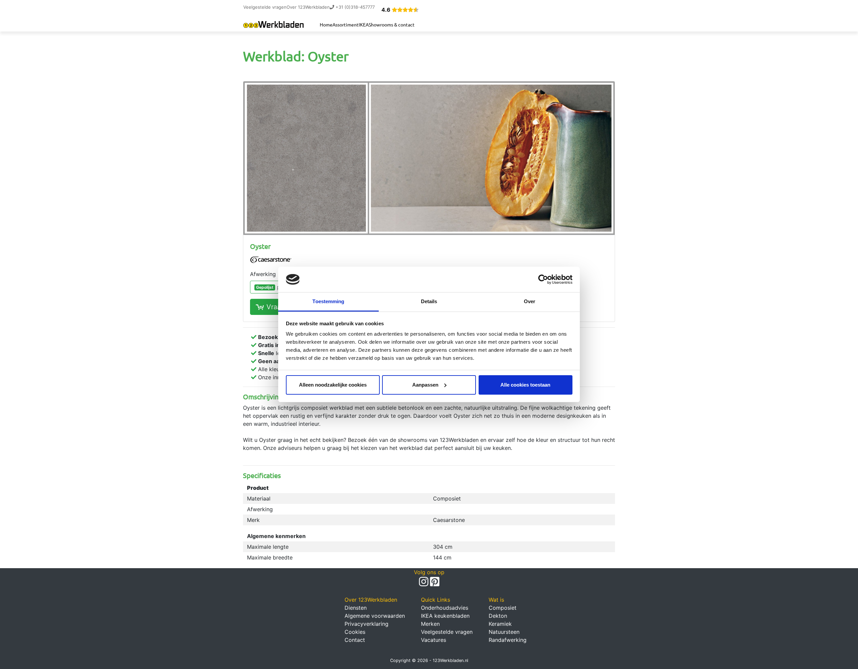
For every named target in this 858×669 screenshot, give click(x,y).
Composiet (502, 607)
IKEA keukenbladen (445, 615)
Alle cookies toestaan (525, 385)
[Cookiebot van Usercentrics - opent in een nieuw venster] (543, 279)
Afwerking (263, 274)
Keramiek (500, 623)
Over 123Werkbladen (308, 7)
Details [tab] (429, 301)
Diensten (356, 607)
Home (326, 24)
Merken (430, 623)
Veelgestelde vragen (265, 7)
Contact (355, 640)
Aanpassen (425, 385)
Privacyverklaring (366, 623)
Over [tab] (529, 301)
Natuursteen (504, 631)
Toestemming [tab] (328, 301)
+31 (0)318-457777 (354, 7)
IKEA (364, 24)
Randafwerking (508, 640)
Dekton (498, 615)
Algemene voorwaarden (375, 615)
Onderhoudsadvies (444, 607)
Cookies (355, 631)
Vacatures (433, 640)
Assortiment (345, 24)
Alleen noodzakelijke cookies (333, 385)
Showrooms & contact (392, 24)
